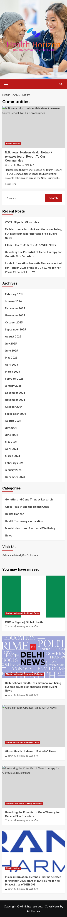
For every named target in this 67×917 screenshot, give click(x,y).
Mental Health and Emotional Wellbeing (30, 528)
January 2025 (13, 385)
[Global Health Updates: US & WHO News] (33, 726)
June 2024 (11, 434)
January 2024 (13, 469)
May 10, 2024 (23, 165)
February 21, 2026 (25, 820)
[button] (5, 83)
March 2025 (12, 371)
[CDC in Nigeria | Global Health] (33, 597)
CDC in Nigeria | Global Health (23, 222)
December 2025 (15, 308)
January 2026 (13, 301)
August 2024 (13, 420)
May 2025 (11, 357)
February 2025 (14, 378)
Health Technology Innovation (24, 521)
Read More (10, 183)
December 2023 (15, 476)
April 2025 (11, 364)
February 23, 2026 (25, 626)
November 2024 (15, 399)
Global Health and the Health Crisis (27, 506)
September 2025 (15, 329)
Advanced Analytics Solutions (20, 555)
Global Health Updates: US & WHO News (30, 245)
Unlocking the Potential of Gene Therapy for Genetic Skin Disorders (33, 254)
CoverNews (52, 906)
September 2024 (15, 413)
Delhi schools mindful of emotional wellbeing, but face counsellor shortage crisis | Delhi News (33, 234)
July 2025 (11, 343)
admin (10, 165)
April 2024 (11, 448)
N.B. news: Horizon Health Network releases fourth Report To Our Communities (28, 156)
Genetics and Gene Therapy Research (29, 499)
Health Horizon (13, 143)
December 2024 (15, 392)
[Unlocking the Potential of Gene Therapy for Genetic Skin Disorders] (33, 787)
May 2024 (11, 441)
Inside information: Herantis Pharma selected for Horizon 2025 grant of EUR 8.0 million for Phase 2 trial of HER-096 (33, 268)
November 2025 (15, 315)
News (8, 535)
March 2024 (12, 455)
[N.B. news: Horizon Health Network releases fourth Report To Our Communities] (33, 127)
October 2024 (14, 406)
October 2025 (14, 322)
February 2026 (14, 294)
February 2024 (14, 462)
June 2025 (11, 350)
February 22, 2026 (25, 756)
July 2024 (11, 427)
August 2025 (13, 336)
